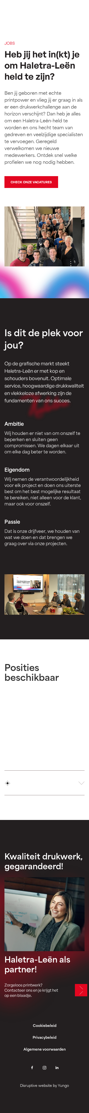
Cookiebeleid (44, 1026)
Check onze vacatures (31, 182)
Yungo (63, 1086)
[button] (44, 783)
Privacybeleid (44, 1038)
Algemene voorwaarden (44, 1050)
